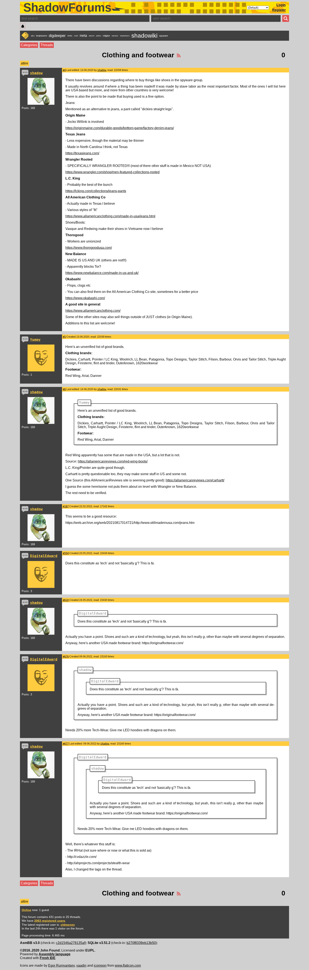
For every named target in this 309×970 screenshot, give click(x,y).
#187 (66, 506)
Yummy (35, 340)
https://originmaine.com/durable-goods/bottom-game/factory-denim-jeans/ (119, 128)
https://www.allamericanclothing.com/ (92, 310)
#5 (64, 336)
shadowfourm (125, 36)
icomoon (100, 965)
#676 (66, 656)
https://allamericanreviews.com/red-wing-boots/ (113, 461)
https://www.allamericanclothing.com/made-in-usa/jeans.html (110, 216)
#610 (66, 600)
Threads (47, 45)
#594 (66, 553)
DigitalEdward (43, 556)
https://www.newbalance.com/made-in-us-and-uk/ (102, 273)
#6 (64, 389)
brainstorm (41, 35)
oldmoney (68, 924)
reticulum (115, 36)
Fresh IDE (47, 958)
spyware (163, 35)
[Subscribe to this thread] (179, 55)
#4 (64, 70)
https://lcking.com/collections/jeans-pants (95, 191)
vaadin (81, 965)
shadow (36, 73)
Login (281, 5)
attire (32, 36)
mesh (76, 36)
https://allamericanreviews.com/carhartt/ (195, 480)
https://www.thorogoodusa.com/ (88, 247)
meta (83, 35)
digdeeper (57, 35)
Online (26, 910)
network (91, 36)
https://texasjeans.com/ (82, 153)
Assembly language (54, 954)
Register (279, 10)
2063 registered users (49, 920)
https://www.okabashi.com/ (85, 298)
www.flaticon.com (128, 965)
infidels (69, 36)
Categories (29, 45)
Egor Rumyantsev (61, 965)
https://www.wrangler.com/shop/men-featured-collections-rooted (112, 172)
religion (106, 35)
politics (98, 36)
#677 (66, 743)
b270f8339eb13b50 (141, 943)
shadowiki (144, 36)
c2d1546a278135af (70, 943)
